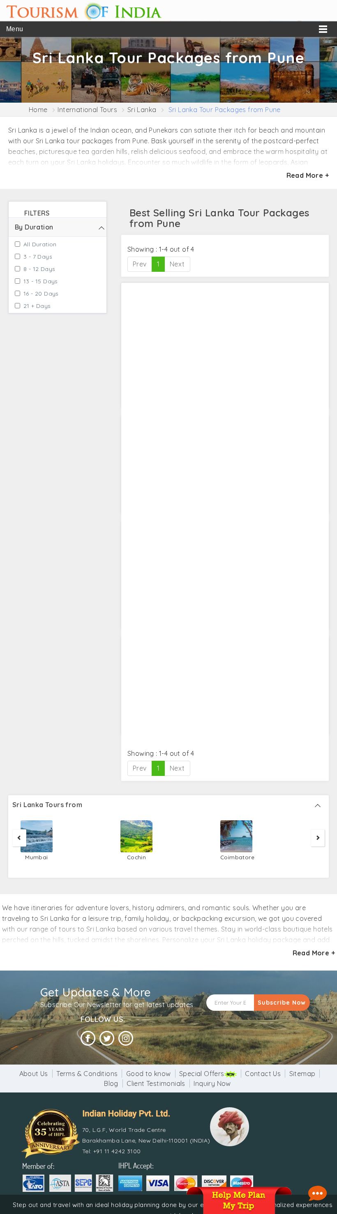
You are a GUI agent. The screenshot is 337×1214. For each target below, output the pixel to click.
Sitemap (302, 1073)
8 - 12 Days (39, 269)
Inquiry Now (212, 1083)
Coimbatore (236, 857)
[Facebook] (88, 1038)
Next (177, 264)
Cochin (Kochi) (137, 862)
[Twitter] (106, 1038)
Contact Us (263, 1073)
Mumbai (36, 857)
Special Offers (201, 1073)
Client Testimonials (156, 1083)
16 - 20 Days (41, 293)
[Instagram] (125, 1038)
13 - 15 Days (40, 281)
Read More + (307, 175)
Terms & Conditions (87, 1073)
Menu (14, 28)
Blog (111, 1083)
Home (38, 110)
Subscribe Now (282, 1002)
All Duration (40, 244)
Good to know (148, 1073)
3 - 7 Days (37, 256)
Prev (140, 264)
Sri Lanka (142, 110)
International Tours (87, 110)
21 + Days (37, 306)
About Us (33, 1073)
